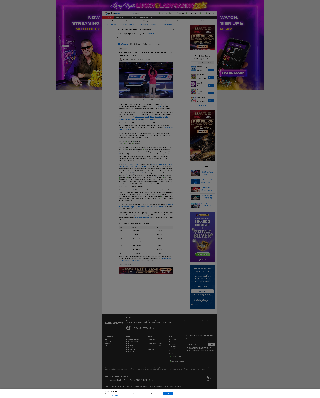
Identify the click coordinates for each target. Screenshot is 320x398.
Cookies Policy (114, 395)
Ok (168, 393)
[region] (160, 393)
